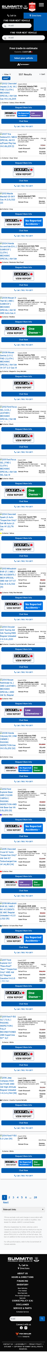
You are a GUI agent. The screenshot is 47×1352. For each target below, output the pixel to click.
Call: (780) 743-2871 (24, 126)
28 (35, 1197)
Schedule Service (22, 1312)
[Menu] (41, 5)
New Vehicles (22, 1288)
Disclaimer (22, 1305)
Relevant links (9, 1210)
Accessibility (21, 1344)
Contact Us (8, 1344)
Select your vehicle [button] (23, 58)
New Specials (22, 1293)
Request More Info (23, 108)
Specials (22, 1298)
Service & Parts (22, 1308)
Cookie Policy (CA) (22, 1301)
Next (6, 1202)
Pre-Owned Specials (22, 1296)
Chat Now (23, 121)
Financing (22, 1281)
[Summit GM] (15, 7)
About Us (22, 1274)
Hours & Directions (22, 1277)
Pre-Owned (23, 1291)
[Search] (42, 1318)
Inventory (22, 1285)
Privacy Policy (35, 1344)
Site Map (8, 1347)
